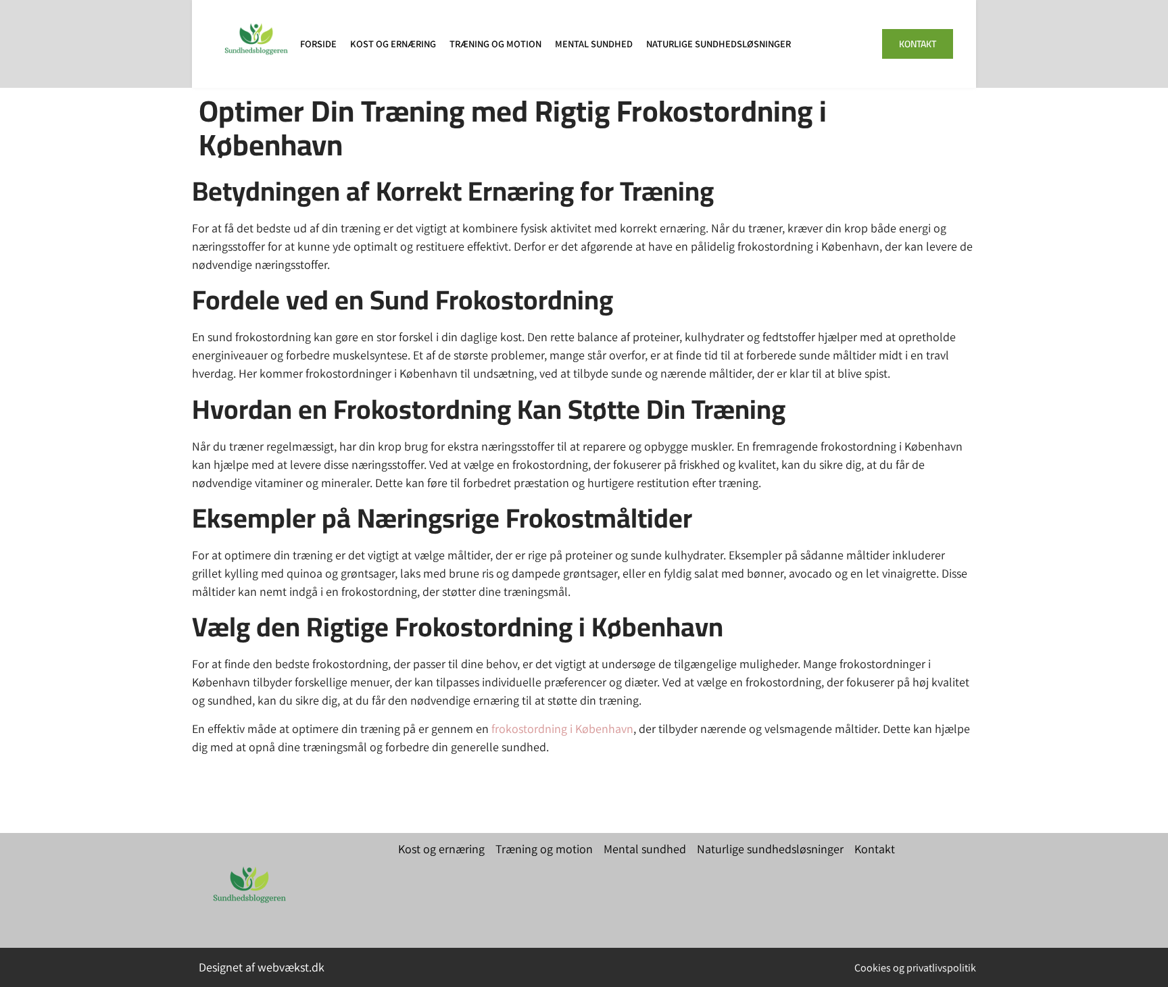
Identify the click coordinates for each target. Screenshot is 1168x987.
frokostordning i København (562, 728)
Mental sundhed (594, 43)
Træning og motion (495, 43)
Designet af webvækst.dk (261, 967)
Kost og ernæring (393, 43)
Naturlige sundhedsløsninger (718, 43)
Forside (318, 43)
